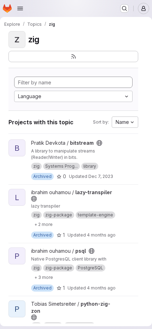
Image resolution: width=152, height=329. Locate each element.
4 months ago (101, 235)
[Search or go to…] (124, 8)
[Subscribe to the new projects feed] (73, 56)
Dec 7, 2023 (100, 176)
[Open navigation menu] (20, 8)
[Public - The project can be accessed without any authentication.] (99, 143)
